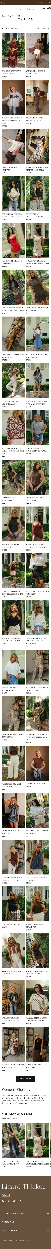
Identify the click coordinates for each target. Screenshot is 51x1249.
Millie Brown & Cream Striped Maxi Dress (37, 168)
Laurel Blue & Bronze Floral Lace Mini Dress (13, 309)
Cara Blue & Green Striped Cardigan (11, 1019)
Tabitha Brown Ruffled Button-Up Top (37, 972)
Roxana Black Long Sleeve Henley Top (11, 639)
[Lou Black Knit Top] (13, 903)
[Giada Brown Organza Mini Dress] (37, 287)
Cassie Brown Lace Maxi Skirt (11, 499)
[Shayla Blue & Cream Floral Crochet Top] (37, 380)
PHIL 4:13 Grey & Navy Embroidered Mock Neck (12, 120)
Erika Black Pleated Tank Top (36, 1066)
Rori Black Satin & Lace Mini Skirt (37, 592)
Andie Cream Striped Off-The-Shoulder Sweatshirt (36, 640)
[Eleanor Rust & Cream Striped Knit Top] (13, 1044)
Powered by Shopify (26, 1240)
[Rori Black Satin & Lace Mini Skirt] (37, 570)
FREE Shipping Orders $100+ (33, 3)
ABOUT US (8, 1222)
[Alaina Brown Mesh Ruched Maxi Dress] (37, 97)
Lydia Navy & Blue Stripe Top (10, 832)
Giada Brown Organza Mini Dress (37, 309)
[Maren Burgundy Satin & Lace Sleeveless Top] (37, 524)
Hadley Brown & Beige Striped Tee (13, 735)
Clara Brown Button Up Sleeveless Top (12, 879)
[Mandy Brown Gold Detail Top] (37, 903)
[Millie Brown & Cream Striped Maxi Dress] (37, 146)
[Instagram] (10, 1201)
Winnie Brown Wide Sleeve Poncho (35, 72)
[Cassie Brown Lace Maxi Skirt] (13, 477)
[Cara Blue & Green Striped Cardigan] (13, 997)
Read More (24, 1103)
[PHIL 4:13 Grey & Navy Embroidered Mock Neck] (13, 97)
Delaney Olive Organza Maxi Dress (13, 356)
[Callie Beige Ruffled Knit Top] (13, 146)
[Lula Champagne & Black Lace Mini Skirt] (13, 570)
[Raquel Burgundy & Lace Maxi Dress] (13, 50)
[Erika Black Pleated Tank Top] (37, 1044)
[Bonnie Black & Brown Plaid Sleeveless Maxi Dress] (37, 713)
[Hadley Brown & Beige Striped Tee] (13, 713)
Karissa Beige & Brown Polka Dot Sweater (37, 1019)
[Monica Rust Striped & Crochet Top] (13, 950)
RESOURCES (9, 1230)
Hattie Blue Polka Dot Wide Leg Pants (37, 356)
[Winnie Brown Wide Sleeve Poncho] (37, 50)
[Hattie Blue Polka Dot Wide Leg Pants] (37, 334)
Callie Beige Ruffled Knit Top (12, 168)
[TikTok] (21, 1201)
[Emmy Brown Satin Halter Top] (37, 477)
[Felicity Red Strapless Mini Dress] (13, 240)
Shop (9, 16)
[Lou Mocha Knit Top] (37, 763)
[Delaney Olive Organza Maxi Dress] (13, 334)
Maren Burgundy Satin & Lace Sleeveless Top (37, 546)
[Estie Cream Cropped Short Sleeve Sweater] (13, 193)
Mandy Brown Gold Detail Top (35, 925)
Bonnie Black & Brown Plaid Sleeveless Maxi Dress (37, 737)
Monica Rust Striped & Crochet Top (12, 972)
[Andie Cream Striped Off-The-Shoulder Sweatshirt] (37, 617)
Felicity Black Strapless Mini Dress (36, 215)
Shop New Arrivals (9, 1118)
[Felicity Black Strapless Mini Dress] (37, 193)
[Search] (44, 9)
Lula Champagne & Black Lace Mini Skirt (12, 592)
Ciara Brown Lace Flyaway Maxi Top (10, 1162)
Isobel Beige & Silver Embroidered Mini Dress (37, 262)
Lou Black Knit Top (11, 924)
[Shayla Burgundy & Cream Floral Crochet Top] (13, 427)
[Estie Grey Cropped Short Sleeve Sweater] (37, 427)
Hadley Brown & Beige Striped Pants (37, 689)
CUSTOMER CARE (13, 1213)
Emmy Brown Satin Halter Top (35, 499)
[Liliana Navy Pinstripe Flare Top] (37, 857)
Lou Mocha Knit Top (35, 784)
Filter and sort (12, 29)
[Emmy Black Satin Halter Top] (13, 524)
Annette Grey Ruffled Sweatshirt (37, 832)
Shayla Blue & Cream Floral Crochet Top (36, 402)
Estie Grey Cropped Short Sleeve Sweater (36, 449)
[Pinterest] (16, 1201)
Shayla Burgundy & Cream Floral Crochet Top (13, 450)
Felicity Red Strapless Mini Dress (12, 262)
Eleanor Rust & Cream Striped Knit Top (13, 1066)
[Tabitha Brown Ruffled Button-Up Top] (37, 950)
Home (4, 16)
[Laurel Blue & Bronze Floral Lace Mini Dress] (13, 287)
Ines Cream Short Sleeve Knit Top (10, 689)
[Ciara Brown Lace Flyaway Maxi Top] (13, 1140)
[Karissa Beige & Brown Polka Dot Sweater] (37, 997)
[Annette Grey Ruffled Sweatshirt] (37, 810)
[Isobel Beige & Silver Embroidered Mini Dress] (37, 240)
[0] (47, 9)
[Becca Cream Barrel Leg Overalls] (13, 380)
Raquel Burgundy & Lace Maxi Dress (11, 72)
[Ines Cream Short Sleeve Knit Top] (13, 667)
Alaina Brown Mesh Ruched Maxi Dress (35, 119)
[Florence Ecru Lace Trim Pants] (13, 763)
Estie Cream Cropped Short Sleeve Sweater (12, 215)
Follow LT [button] (6, 1195)
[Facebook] (4, 1201)
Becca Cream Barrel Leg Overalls (12, 402)
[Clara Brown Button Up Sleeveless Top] (13, 857)
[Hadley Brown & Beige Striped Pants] (37, 667)
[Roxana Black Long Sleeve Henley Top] (13, 617)
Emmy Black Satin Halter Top (10, 546)
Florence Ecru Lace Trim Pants (11, 785)
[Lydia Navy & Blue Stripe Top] (13, 810)
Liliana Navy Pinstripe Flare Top (37, 879)
